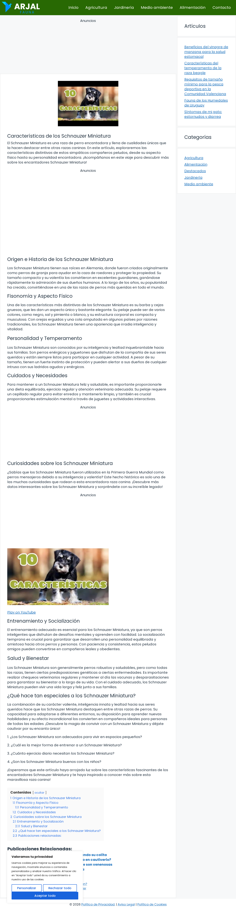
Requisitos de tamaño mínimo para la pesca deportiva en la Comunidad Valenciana (205, 86)
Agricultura (96, 7)
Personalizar (26, 888)
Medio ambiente (157, 7)
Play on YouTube (21, 612)
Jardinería (124, 7)
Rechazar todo (59, 888)
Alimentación (193, 7)
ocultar (39, 793)
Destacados (195, 171)
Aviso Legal (126, 904)
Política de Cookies (152, 904)
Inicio (73, 7)
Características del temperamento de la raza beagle (202, 68)
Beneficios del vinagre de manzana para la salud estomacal (206, 51)
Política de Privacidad (98, 904)
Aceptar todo (45, 895)
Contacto (222, 7)
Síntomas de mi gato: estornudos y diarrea (203, 114)
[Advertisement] (88, 47)
